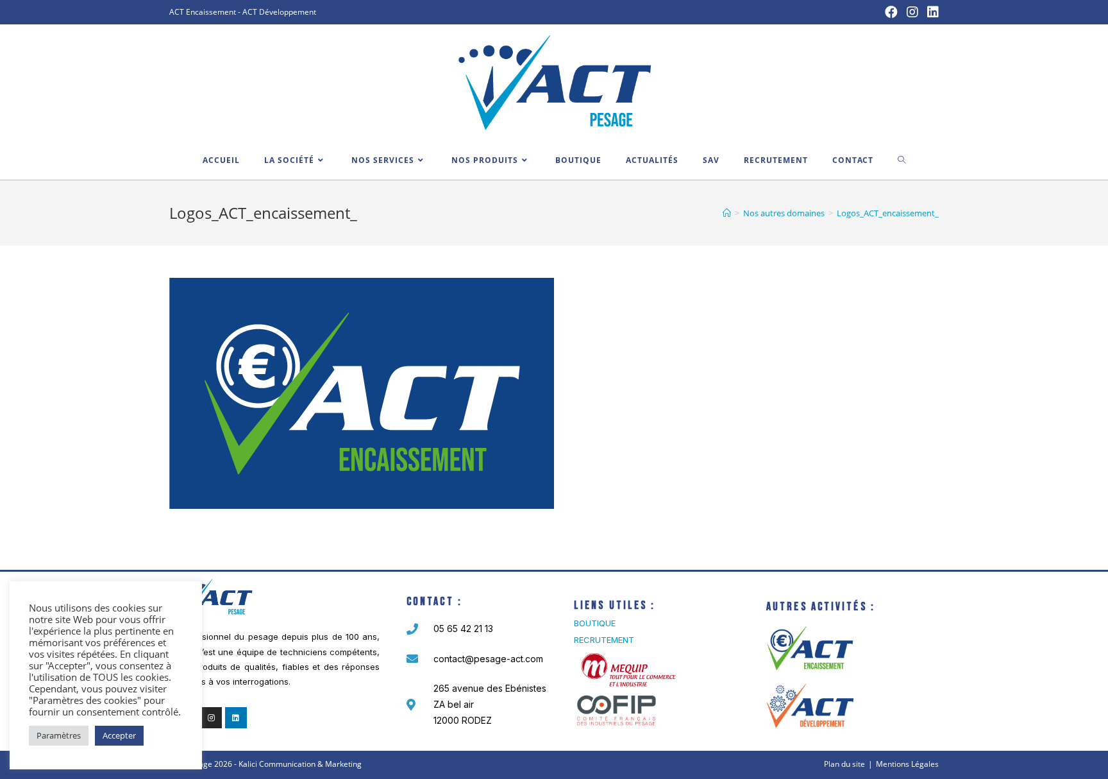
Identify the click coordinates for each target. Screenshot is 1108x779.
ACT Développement (279, 11)
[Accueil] (727, 213)
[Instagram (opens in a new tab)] (912, 12)
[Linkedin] (236, 718)
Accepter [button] (119, 735)
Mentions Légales (907, 763)
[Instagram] (211, 718)
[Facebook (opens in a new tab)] (891, 12)
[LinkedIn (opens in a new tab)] (931, 12)
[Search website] (902, 160)
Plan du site (844, 763)
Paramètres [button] (59, 735)
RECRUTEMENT (604, 640)
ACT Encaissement (202, 11)
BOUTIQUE (595, 623)
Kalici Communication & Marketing (300, 763)
